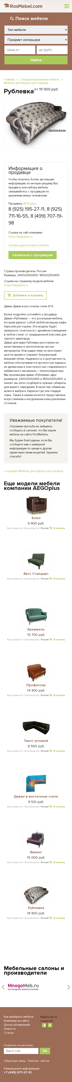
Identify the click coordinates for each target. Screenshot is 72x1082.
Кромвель (36, 629)
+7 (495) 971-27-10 (18, 1072)
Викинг (36, 852)
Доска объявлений (17, 1025)
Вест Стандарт (36, 573)
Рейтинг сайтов (38, 1061)
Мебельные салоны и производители (34, 970)
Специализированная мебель (39, 79)
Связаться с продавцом (32, 255)
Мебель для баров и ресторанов (26, 83)
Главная (9, 79)
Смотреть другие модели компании (28, 245)
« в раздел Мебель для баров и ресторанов (33, 471)
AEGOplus (29, 203)
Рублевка (36, 908)
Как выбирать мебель (19, 1017)
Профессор (36, 685)
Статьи (9, 1033)
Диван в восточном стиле (36, 796)
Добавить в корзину (28, 295)
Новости (10, 1029)
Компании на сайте (16, 1021)
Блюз (36, 518)
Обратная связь (15, 1061)
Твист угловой (36, 740)
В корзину (59, 528)
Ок (45, 1051)
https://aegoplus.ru (20, 236)
